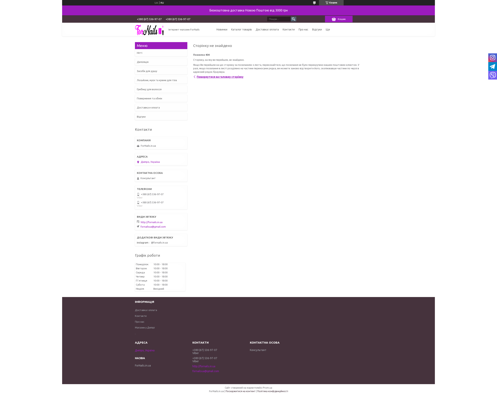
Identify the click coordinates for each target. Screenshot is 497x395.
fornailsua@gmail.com (153, 226)
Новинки (221, 29)
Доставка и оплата (148, 107)
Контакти (289, 29)
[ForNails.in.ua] (149, 29)
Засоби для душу (147, 71)
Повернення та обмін (149, 98)
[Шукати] (293, 19)
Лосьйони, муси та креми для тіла (157, 80)
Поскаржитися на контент (240, 391)
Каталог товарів (241, 29)
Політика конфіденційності (272, 391)
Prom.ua (267, 387)
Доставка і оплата (267, 29)
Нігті (139, 52)
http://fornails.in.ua (151, 222)
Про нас (303, 29)
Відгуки (317, 29)
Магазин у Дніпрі (145, 327)
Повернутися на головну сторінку (220, 76)
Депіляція (143, 62)
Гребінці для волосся (149, 89)
